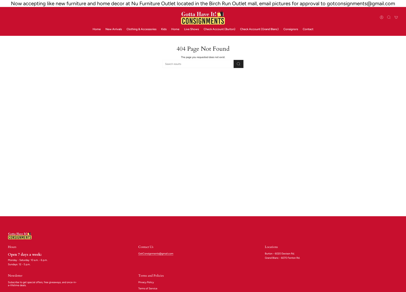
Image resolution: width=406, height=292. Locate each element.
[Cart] (396, 17)
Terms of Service (147, 288)
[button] (141, 29)
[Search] (238, 64)
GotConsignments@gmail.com (155, 253)
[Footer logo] (20, 235)
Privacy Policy (146, 282)
